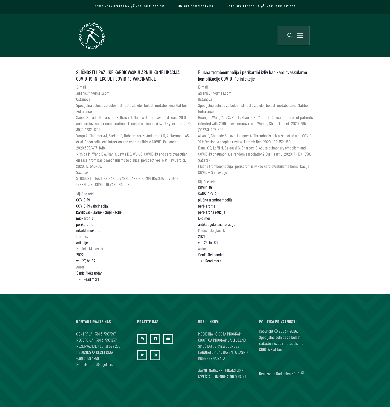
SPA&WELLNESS (226, 346)
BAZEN (228, 352)
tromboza (83, 236)
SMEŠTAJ (205, 346)
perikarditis (84, 224)
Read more (91, 278)
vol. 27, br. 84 (85, 260)
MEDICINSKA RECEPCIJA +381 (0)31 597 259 (130, 6)
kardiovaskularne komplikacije (99, 211)
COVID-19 (83, 199)
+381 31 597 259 (87, 358)
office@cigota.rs (198, 6)
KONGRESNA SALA (211, 358)
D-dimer (204, 218)
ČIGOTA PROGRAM (228, 333)
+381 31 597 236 (109, 346)
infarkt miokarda (88, 230)
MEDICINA (205, 333)
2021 (201, 236)
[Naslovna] (91, 35)
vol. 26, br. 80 (208, 242)
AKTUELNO (238, 339)
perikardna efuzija (211, 211)
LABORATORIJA (209, 352)
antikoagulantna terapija (216, 224)
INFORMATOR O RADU (230, 376)
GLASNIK (241, 352)
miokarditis (84, 218)
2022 (80, 254)
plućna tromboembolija (215, 199)
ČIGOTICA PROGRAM (212, 339)
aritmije (82, 242)
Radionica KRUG (288, 373)
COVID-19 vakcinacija (92, 205)
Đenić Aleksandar (89, 272)
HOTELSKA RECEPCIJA (261, 6)
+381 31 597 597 (104, 333)
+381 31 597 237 (105, 339)
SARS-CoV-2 (207, 193)
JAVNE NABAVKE (210, 370)
